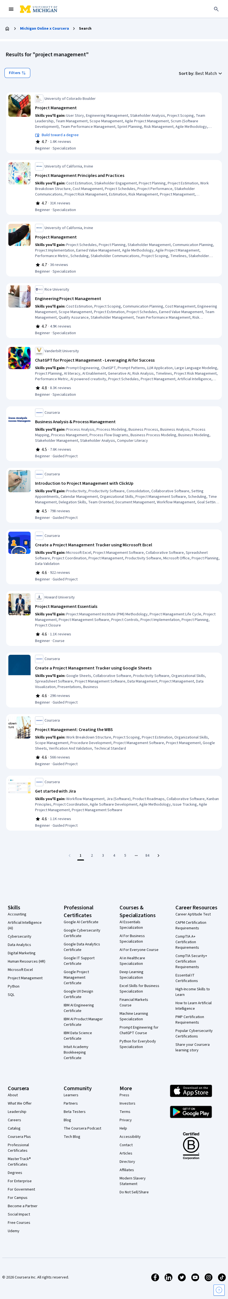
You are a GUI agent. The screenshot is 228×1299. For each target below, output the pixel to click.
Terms (125, 1112)
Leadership (17, 1112)
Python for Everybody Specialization (138, 1044)
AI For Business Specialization (132, 938)
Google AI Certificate (81, 922)
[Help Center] (219, 1290)
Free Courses (19, 1223)
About (13, 1095)
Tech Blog (72, 1137)
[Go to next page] (158, 856)
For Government (21, 1189)
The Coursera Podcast (82, 1128)
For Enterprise (20, 1181)
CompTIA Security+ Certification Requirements (191, 961)
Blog (67, 1120)
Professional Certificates (18, 1147)
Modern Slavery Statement (133, 1181)
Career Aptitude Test (193, 914)
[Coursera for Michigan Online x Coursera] (38, 9)
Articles (126, 1153)
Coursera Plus (19, 1137)
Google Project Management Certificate (76, 977)
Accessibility (130, 1137)
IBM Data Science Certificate (78, 1035)
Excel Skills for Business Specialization (139, 988)
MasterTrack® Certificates (19, 1161)
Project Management (25, 978)
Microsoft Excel (20, 970)
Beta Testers (75, 1112)
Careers (14, 1120)
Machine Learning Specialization (134, 1016)
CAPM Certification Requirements (190, 925)
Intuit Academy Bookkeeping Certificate (76, 1052)
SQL (11, 995)
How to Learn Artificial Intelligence (193, 1005)
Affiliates (127, 1170)
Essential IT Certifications (186, 978)
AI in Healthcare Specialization (132, 960)
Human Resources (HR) (26, 961)
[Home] (7, 29)
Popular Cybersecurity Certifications (194, 1033)
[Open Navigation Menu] (11, 9)
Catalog (14, 1128)
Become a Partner (23, 1206)
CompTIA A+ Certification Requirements (187, 942)
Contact (126, 1145)
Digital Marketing (22, 953)
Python (13, 986)
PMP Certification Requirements (189, 1019)
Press (124, 1095)
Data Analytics (19, 945)
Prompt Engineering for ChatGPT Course (139, 1030)
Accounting (17, 914)
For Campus (18, 1198)
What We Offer (20, 1103)
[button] (201, 73)
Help (123, 1128)
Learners (71, 1095)
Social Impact (19, 1214)
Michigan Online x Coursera (44, 28)
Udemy (13, 1231)
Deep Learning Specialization (131, 974)
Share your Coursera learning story (192, 1047)
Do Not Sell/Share (134, 1192)
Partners (71, 1103)
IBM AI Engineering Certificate (79, 1008)
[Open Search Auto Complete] (216, 9)
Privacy (126, 1120)
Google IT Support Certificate (79, 960)
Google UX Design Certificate (78, 994)
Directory (127, 1161)
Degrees (15, 1173)
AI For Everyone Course (139, 950)
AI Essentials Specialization (131, 924)
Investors (127, 1103)
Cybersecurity (19, 936)
